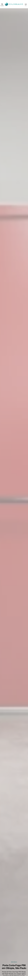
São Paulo (14, 961)
